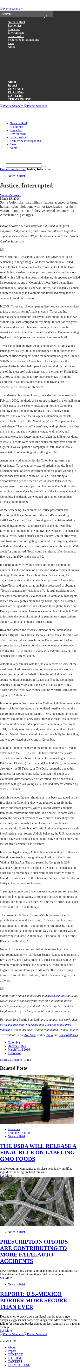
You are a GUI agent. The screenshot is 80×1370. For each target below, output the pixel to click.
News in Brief (16, 22)
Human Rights (17, 1046)
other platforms (68, 1035)
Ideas (11, 43)
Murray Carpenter (10, 195)
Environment (16, 32)
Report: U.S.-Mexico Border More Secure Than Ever (33, 1300)
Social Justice (16, 36)
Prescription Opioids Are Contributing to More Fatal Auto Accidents (34, 1251)
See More (6, 1175)
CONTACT (15, 88)
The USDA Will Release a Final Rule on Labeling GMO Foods (38, 1152)
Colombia (14, 1042)
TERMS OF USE (19, 99)
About (12, 81)
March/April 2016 (19, 1049)
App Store (30, 1035)
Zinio (49, 1035)
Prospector (14, 1053)
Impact (12, 85)
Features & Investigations (23, 39)
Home (4, 169)
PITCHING (15, 92)
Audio (12, 46)
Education (14, 29)
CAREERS (15, 95)
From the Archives (19, 1132)
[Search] (45, 13)
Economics (14, 25)
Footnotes (14, 1129)
